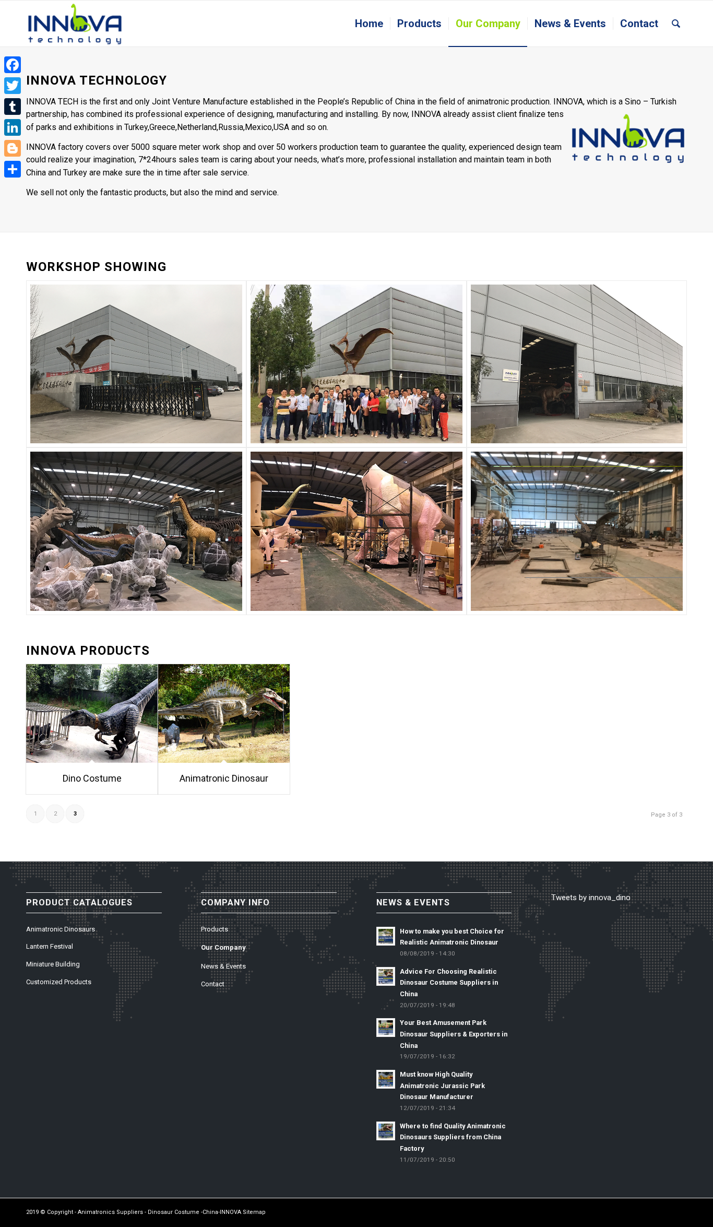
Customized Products (58, 982)
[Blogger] (12, 148)
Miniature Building (53, 964)
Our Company (223, 947)
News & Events (223, 966)
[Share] (12, 169)
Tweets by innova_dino (591, 897)
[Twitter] (12, 85)
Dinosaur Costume (173, 1212)
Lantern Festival (49, 946)
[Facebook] (12, 64)
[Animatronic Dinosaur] (224, 713)
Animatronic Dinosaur (224, 778)
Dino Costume (92, 778)
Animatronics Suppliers (110, 1212)
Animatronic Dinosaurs (60, 929)
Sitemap (254, 1212)
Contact (212, 984)
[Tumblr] (12, 106)
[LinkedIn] (12, 127)
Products (214, 929)
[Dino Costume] (92, 713)
